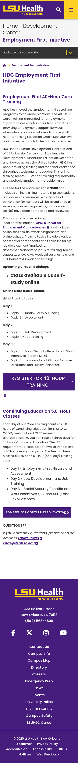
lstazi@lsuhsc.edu (18, 543)
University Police (39, 701)
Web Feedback (48, 754)
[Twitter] (29, 632)
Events (39, 695)
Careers (39, 674)
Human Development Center (30, 29)
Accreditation (16, 749)
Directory (39, 667)
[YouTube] (63, 632)
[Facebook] (13, 632)
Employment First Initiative (36, 39)
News (39, 688)
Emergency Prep (39, 681)
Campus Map (39, 660)
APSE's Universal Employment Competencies (32, 225)
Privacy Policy (47, 744)
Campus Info (39, 653)
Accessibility (42, 749)
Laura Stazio (28, 538)
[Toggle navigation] (70, 52)
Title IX (62, 749)
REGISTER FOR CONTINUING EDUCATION (35, 512)
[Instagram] (46, 632)
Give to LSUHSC (39, 708)
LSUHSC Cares (39, 722)
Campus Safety (39, 715)
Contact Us (39, 646)
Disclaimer (24, 744)
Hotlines (25, 754)
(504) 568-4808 (39, 620)
